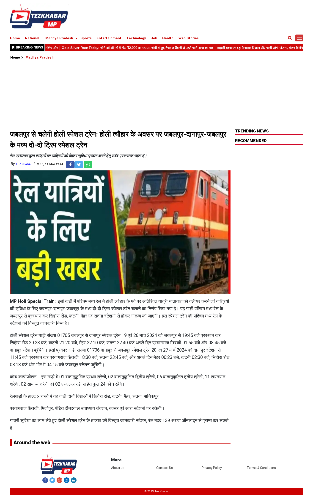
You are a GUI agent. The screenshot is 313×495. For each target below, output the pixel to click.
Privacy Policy (212, 468)
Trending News (252, 131)
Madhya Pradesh (59, 38)
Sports (86, 38)
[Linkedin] (74, 480)
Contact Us (164, 468)
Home (15, 38)
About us (117, 468)
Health (167, 38)
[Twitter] (52, 480)
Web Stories (188, 38)
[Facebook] (45, 480)
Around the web (32, 442)
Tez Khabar (24, 164)
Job (154, 38)
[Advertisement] (156, 94)
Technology (136, 38)
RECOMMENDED (251, 140)
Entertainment (109, 38)
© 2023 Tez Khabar (156, 491)
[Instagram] (66, 480)
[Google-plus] (59, 480)
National (32, 38)
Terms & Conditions (261, 468)
